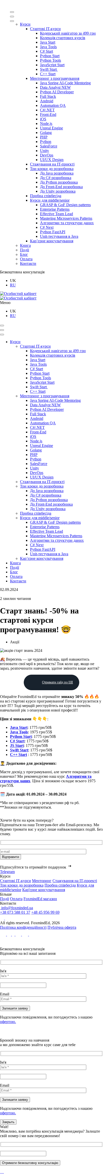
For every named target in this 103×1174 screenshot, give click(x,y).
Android (46, 101)
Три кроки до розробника (52, 169)
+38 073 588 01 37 (15, 912)
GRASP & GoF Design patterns (65, 205)
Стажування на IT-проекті (74, 881)
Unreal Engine (51, 128)
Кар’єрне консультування (51, 241)
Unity (44, 150)
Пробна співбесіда (45, 196)
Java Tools (48, 47)
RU (13, 285)
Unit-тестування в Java (59, 236)
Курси (25, 24)
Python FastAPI (52, 232)
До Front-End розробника (61, 187)
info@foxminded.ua (16, 908)
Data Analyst (55, 87)
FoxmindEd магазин (40, 899)
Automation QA (53, 105)
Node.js (46, 123)
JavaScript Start (52, 65)
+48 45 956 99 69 (45, 912)
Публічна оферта (62, 927)
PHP (44, 137)
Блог (24, 254)
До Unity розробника (58, 191)
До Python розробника (59, 182)
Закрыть (8, 1122)
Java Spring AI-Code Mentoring (65, 83)
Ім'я (3, 971)
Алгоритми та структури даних (67, 223)
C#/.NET (47, 110)
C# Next (47, 227)
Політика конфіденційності (23, 927)
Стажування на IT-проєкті (52, 164)
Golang (46, 132)
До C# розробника (55, 178)
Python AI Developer (57, 92)
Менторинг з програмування (54, 78)
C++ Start (48, 74)
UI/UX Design (52, 160)
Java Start (47, 42)
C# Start (46, 51)
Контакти (28, 263)
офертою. (8, 1022)
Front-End (48, 114)
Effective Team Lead (56, 214)
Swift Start (49, 69)
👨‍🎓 (2, 763)
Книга (25, 245)
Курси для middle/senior (50, 200)
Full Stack (48, 96)
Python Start (50, 56)
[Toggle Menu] (12, 12)
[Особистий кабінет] (18, 293)
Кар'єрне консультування (43, 890)
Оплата (26, 259)
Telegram (7, 872)
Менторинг (42, 881)
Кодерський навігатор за (68, 33)
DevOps (46, 155)
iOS (43, 119)
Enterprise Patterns (55, 209)
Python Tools (50, 60)
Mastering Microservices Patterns (66, 218)
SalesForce (48, 146)
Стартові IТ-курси (15, 881)
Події (24, 250)
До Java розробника (57, 173)
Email (4, 994)
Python (45, 141)
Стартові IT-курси (45, 29)
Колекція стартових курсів (62, 38)
